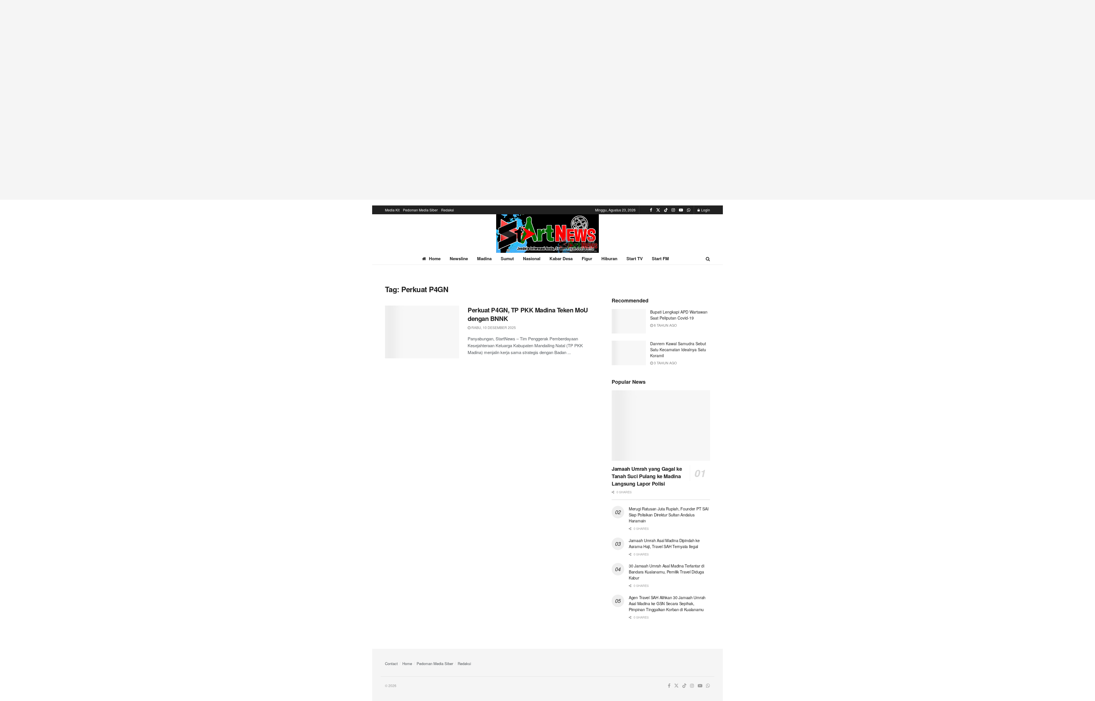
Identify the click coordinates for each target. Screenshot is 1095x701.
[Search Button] (708, 258)
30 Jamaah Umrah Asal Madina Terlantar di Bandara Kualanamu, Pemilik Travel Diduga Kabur (666, 572)
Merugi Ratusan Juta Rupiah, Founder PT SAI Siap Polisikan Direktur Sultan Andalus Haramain (668, 515)
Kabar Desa (561, 258)
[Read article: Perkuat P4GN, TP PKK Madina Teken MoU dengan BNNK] (422, 332)
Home (435, 258)
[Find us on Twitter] (658, 210)
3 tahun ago (665, 362)
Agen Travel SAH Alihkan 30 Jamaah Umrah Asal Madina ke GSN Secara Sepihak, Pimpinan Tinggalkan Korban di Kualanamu (667, 603)
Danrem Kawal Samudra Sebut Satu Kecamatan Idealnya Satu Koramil (678, 349)
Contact (391, 663)
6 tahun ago (665, 325)
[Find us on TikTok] (666, 210)
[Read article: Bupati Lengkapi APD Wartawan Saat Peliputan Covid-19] (629, 321)
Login (705, 209)
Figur (587, 258)
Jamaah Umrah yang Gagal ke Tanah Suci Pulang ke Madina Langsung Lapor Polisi (647, 476)
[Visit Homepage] (547, 233)
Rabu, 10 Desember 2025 (493, 327)
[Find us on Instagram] (673, 210)
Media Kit (392, 209)
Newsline (459, 258)
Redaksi (447, 209)
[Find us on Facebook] (651, 210)
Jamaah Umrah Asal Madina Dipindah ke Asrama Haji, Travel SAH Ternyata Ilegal (664, 543)
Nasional (531, 258)
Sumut (507, 258)
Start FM (660, 258)
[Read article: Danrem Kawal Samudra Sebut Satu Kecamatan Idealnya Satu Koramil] (629, 353)
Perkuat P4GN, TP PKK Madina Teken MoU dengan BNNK (528, 314)
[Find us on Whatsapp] (688, 210)
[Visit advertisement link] (547, 100)
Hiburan (609, 258)
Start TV (634, 258)
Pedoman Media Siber (420, 209)
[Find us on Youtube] (681, 210)
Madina (484, 258)
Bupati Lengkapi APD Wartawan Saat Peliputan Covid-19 (678, 315)
